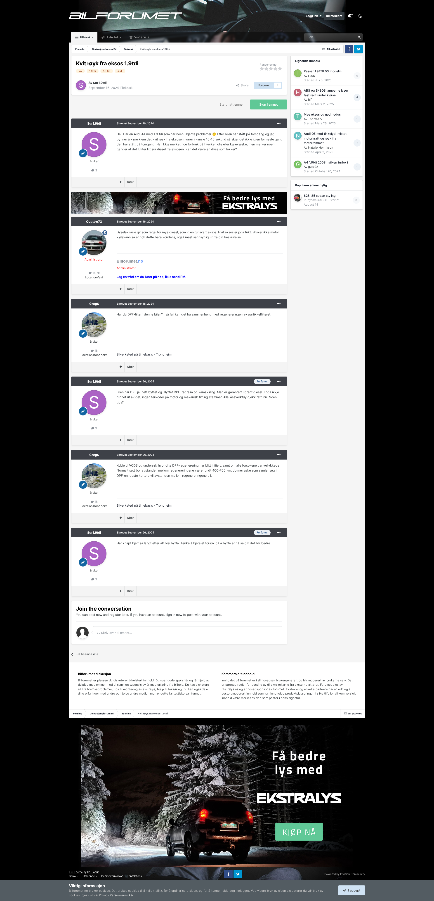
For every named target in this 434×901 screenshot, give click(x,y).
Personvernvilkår (112, 876)
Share (244, 85)
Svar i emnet (268, 104)
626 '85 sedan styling (319, 195)
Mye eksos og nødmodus (322, 114)
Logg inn (312, 16)
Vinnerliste (141, 37)
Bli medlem (334, 16)
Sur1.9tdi (100, 83)
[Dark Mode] (360, 16)
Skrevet (135, 123)
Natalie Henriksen (320, 147)
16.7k (96, 273)
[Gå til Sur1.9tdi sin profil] (81, 85)
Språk (73, 876)
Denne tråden (340, 37)
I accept (353, 890)
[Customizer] (351, 16)
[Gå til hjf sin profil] (298, 92)
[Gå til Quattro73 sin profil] (94, 242)
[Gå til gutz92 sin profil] (298, 164)
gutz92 (313, 166)
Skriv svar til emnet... (116, 633)
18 (96, 350)
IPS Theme (76, 872)
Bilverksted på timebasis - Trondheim (144, 354)
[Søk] (359, 37)
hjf (310, 99)
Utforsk (85, 37)
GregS (94, 304)
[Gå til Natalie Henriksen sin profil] (298, 136)
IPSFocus (93, 872)
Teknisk (127, 88)
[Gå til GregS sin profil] (94, 324)
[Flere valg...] (278, 123)
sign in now (174, 614)
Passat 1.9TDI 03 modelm (323, 71)
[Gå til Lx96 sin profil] (298, 73)
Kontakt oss (134, 876)
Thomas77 (315, 119)
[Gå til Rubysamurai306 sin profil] (298, 198)
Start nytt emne (231, 104)
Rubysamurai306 (315, 200)
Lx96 (311, 76)
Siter (130, 182)
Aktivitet (112, 37)
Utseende (89, 876)
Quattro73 (94, 221)
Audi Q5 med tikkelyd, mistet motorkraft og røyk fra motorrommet (325, 138)
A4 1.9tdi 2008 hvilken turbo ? (326, 162)
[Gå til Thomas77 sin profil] (298, 116)
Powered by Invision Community (344, 874)
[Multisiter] (120, 182)
